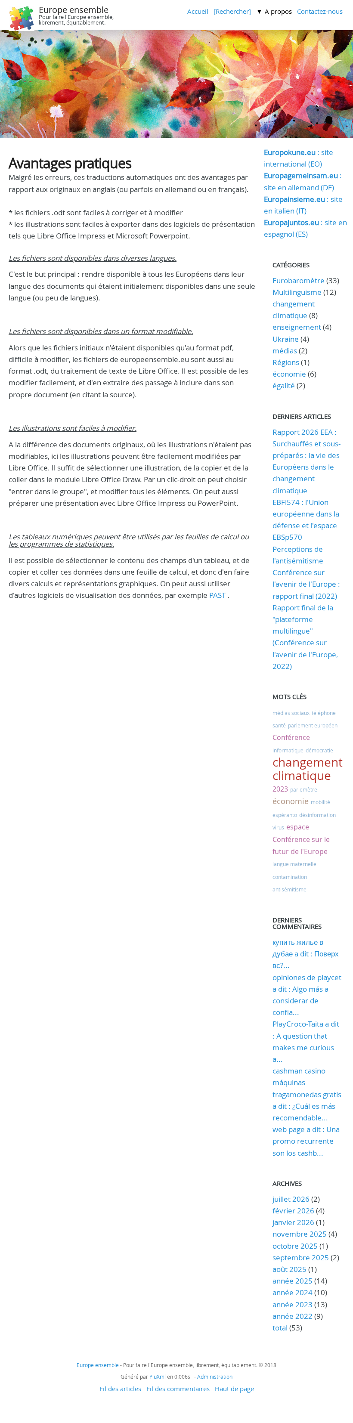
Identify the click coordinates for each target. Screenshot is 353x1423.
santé (279, 725)
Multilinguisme (297, 292)
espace (297, 827)
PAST (216, 595)
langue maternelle (294, 863)
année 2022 (292, 1316)
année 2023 (292, 1304)
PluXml (157, 1376)
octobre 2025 (295, 1246)
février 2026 (293, 1211)
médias (284, 351)
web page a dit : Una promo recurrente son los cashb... (306, 1140)
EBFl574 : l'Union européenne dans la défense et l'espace (305, 513)
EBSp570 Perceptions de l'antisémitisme (297, 548)
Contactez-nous (320, 11)
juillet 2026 (291, 1199)
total (280, 1328)
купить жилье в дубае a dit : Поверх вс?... (305, 953)
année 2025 (292, 1281)
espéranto (284, 814)
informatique (287, 750)
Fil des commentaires (178, 1388)
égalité (283, 385)
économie (289, 374)
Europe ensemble (73, 9)
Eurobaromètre (298, 280)
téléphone (324, 712)
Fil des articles (120, 1388)
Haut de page (234, 1388)
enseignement (296, 327)
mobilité (320, 801)
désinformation (317, 814)
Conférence (291, 737)
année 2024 (292, 1292)
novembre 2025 (299, 1234)
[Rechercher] (232, 11)
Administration (214, 1376)
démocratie (319, 750)
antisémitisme (289, 889)
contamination (289, 876)
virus (278, 827)
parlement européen (313, 725)
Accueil (197, 11)
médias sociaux (291, 712)
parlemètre (303, 789)
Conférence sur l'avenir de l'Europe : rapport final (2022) (306, 583)
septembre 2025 (300, 1257)
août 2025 (289, 1269)
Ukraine (285, 339)
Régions (285, 362)
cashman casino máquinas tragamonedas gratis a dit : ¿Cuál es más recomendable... (306, 1094)
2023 (280, 789)
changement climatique (307, 768)
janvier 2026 (293, 1222)
